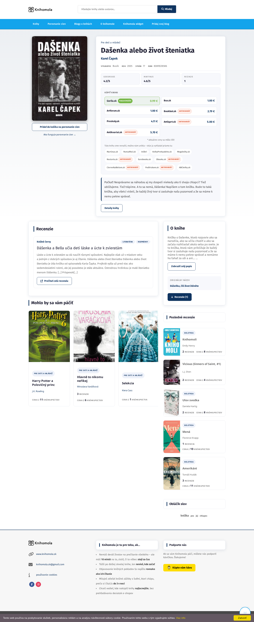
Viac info (180, 617)
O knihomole (108, 23)
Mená (186, 432)
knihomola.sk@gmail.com (50, 564)
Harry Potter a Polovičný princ (43, 383)
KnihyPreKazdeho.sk (162, 152)
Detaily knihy (112, 208)
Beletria (189, 333)
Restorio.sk (119, 159)
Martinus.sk (112, 152)
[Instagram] (38, 584)
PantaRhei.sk (129, 152)
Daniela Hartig (189, 406)
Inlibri (144, 152)
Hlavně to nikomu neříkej (90, 379)
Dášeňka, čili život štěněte (184, 286)
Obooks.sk (168, 159)
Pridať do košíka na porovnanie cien (59, 127)
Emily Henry (188, 345)
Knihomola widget (133, 23)
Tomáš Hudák (189, 474)
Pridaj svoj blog (160, 23)
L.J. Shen (186, 371)
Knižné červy (44, 241)
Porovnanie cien (57, 23)
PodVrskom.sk (158, 167)
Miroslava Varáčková (87, 386)
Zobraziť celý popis (181, 266)
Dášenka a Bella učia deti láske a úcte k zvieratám (79, 248)
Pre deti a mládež (110, 42)
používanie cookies (46, 574)
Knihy (36, 23)
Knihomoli (189, 339)
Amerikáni (189, 468)
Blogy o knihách (83, 23)
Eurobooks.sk (144, 159)
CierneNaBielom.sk (122, 167)
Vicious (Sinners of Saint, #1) (201, 364)
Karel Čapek (109, 58)
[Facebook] (31, 584)
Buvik (116, 66)
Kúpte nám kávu (182, 567)
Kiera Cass (127, 390)
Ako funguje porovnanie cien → (60, 134)
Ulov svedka (190, 400)
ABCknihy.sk (184, 167)
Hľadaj (168, 9)
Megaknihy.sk (183, 152)
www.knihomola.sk (46, 554)
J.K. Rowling (38, 391)
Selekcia (128, 383)
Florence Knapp (190, 437)
